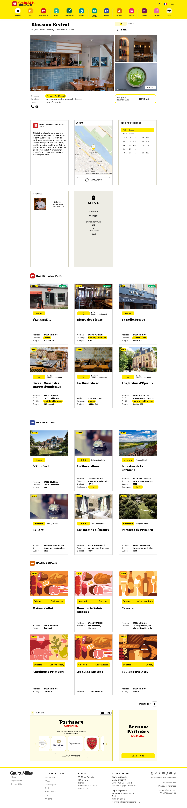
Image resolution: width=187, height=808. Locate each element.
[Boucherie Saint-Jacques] (94, 601)
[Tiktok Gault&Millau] (167, 773)
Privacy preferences (167, 786)
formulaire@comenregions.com (126, 802)
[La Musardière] (94, 377)
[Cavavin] (138, 601)
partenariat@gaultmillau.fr (124, 786)
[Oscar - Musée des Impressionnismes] (49, 377)
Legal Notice (16, 781)
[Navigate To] (93, 152)
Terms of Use (17, 784)
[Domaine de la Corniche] (138, 460)
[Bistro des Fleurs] (94, 314)
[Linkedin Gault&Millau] (163, 773)
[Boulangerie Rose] (138, 664)
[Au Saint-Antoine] (94, 664)
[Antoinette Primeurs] (49, 664)
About (14, 777)
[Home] (27, 3)
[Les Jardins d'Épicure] (138, 377)
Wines (47, 781)
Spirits (47, 788)
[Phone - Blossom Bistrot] (33, 106)
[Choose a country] (165, 3)
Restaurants (50, 777)
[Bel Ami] (49, 524)
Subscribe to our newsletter (163, 778)
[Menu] (172, 3)
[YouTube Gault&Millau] (170, 773)
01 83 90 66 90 (118, 799)
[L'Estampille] (49, 314)
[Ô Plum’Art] (49, 460)
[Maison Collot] (49, 601)
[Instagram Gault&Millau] (156, 773)
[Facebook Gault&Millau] (152, 773)
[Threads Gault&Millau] (175, 773)
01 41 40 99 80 (91, 786)
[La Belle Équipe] (138, 314)
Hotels (47, 795)
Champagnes (50, 785)
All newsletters (169, 782)
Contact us (83, 788)
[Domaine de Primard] (138, 524)
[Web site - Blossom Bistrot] (37, 106)
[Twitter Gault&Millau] (159, 773)
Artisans (48, 799)
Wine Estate (50, 792)
